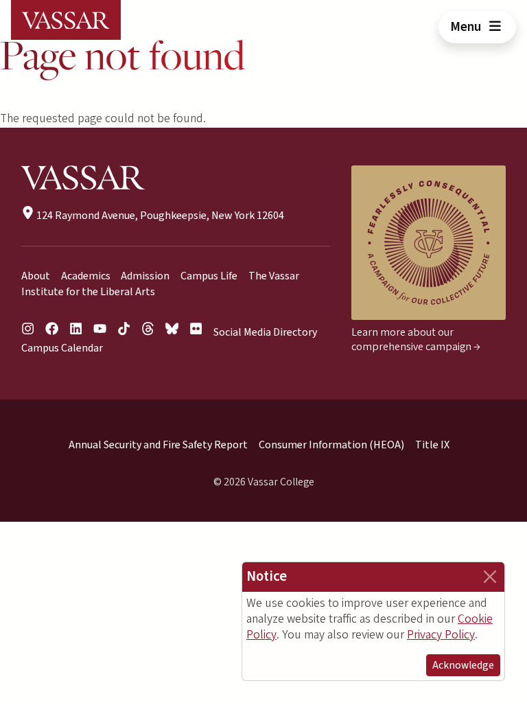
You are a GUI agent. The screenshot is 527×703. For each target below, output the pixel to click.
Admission (145, 276)
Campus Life (208, 276)
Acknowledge (463, 665)
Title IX (432, 444)
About (35, 276)
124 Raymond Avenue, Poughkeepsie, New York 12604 (159, 215)
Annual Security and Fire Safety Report (158, 444)
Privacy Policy (441, 634)
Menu (467, 26)
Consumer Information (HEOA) (331, 444)
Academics (85, 276)
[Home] (66, 20)
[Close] (490, 576)
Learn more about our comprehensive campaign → (415, 339)
